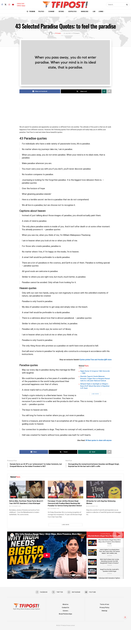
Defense (61, 11)
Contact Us (65, 607)
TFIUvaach (76, 33)
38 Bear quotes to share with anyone (98, 440)
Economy (51, 11)
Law (94, 11)
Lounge (101, 11)
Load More (95, 394)
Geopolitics (72, 11)
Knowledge (84, 11)
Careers (65, 611)
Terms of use (104, 604)
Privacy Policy (104, 607)
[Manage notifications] (125, 617)
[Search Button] (127, 5)
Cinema (13, 496)
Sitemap (104, 611)
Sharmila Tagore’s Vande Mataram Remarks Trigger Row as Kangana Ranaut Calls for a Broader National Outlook (95, 378)
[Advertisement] (65, 111)
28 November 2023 (92, 506)
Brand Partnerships (65, 614)
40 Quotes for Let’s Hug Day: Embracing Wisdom (100, 502)
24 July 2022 (67, 33)
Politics (41, 11)
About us (65, 604)
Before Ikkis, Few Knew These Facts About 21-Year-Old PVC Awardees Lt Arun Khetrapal (26, 502)
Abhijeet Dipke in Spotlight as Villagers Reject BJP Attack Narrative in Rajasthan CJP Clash (95, 386)
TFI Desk (58, 33)
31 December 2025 (15, 506)
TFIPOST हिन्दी (20, 3)
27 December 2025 (54, 508)
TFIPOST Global (21, 6)
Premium (32, 11)
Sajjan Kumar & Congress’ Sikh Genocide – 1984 (95, 372)
